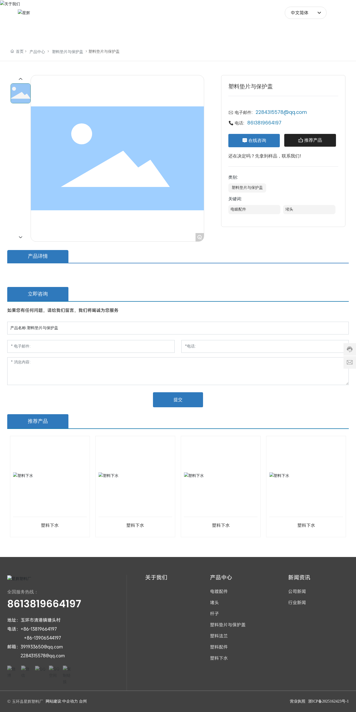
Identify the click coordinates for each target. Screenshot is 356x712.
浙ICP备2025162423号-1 (328, 701)
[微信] (26, 671)
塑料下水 (50, 525)
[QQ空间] (54, 671)
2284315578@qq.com (281, 112)
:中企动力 (69, 701)
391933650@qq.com (42, 647)
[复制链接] (68, 671)
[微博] (12, 671)
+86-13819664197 (39, 629)
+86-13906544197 (42, 638)
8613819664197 (264, 123)
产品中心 (37, 52)
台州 (83, 701)
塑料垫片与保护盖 (67, 52)
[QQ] (40, 671)
